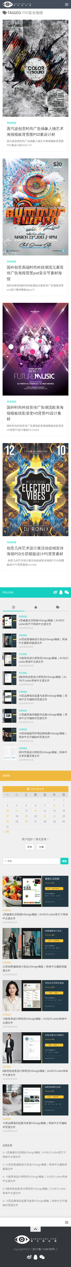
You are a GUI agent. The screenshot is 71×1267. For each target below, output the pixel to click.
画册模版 (23, 616)
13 (35, 810)
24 (7, 821)
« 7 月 (6, 831)
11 (16, 810)
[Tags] (57, 607)
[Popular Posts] (35, 607)
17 (7, 816)
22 (54, 816)
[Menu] (66, 4)
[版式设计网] (55, 592)
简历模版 (23, 654)
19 (26, 816)
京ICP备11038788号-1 (44, 1249)
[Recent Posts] (13, 607)
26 (26, 821)
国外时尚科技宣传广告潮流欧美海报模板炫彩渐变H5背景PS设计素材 (35, 413)
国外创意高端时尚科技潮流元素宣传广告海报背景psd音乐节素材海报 (35, 273)
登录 (29, 847)
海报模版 (11, 122)
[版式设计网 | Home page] (21, 4)
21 (44, 816)
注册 (41, 847)
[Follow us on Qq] (61, 592)
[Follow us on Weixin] (66, 592)
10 (7, 810)
